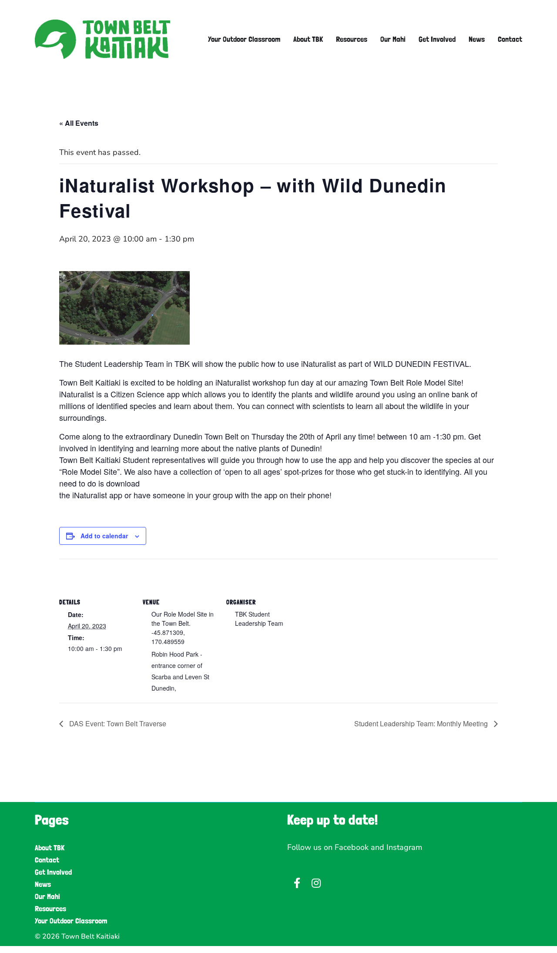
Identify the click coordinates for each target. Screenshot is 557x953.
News (477, 39)
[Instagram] (315, 883)
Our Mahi (393, 39)
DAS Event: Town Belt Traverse (116, 723)
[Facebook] (296, 883)
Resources (351, 39)
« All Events (78, 123)
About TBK (308, 39)
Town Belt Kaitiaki (90, 936)
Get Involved (437, 39)
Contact (510, 39)
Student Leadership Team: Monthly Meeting (422, 723)
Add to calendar (104, 535)
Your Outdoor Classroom (244, 39)
